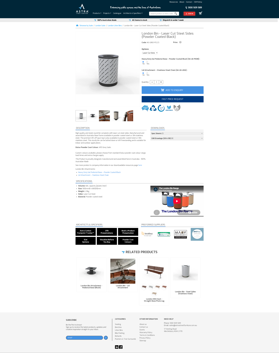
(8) (162, 138)
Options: (145, 49)
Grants (142, 330)
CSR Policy (198, 2)
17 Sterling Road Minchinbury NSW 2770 (173, 330)
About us (143, 324)
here (140, 165)
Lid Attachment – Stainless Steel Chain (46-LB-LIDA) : (164, 70)
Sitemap (143, 340)
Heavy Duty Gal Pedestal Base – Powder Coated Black (99, 172)
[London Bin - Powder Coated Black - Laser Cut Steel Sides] (108, 69)
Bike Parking (119, 333)
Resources (174, 2)
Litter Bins (119, 330)
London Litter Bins (115, 25)
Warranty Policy (146, 332)
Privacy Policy (145, 338)
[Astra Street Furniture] (82, 9)
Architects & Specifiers (132, 13)
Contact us (144, 327)
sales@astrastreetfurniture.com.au (183, 325)
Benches (118, 327)
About (181, 2)
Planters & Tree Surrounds (125, 339)
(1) (157, 133)
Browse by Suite (86, 25)
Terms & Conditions (147, 335)
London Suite (100, 25)
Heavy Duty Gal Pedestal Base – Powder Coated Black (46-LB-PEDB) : (171, 59)
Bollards (118, 336)
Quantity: (145, 82)
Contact (189, 2)
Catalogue (117, 13)
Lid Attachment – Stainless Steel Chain (93, 175)
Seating (118, 324)
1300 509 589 (195, 7)
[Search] (175, 13)
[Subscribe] (106, 338)
